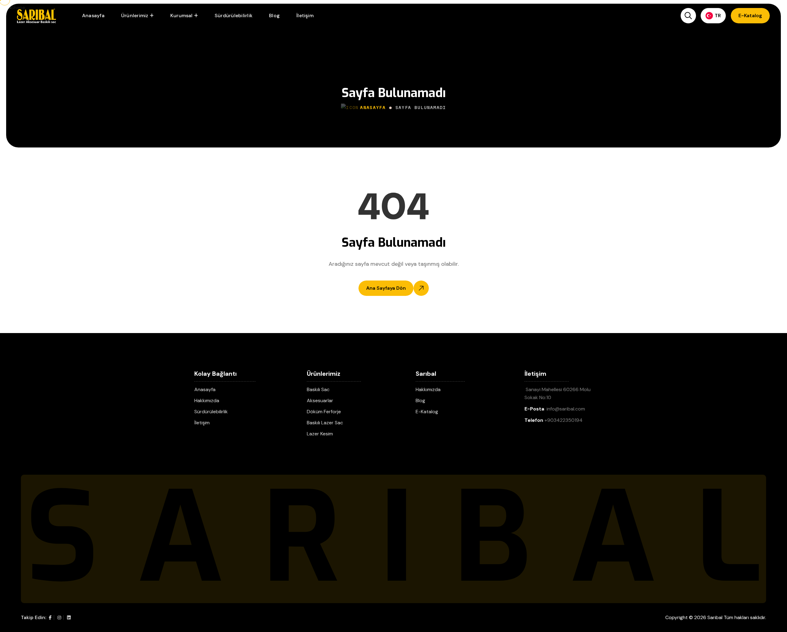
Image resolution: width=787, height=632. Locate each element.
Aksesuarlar (320, 400)
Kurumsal (181, 15)
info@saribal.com (566, 409)
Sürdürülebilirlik (233, 15)
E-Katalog (427, 411)
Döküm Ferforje (324, 411)
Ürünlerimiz (134, 15)
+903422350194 (563, 420)
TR (718, 15)
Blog (274, 15)
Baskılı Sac (318, 389)
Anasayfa (93, 15)
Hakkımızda (206, 400)
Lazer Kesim (320, 433)
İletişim (305, 15)
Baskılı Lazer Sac (325, 422)
